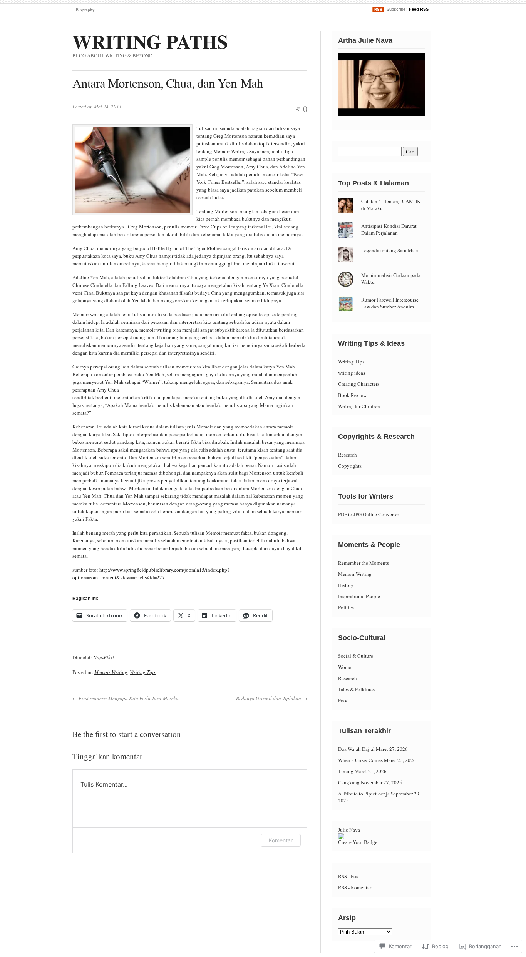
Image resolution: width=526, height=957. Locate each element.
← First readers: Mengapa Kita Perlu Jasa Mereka (125, 698)
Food (343, 700)
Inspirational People (359, 596)
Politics (346, 607)
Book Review (352, 395)
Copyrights (350, 465)
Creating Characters (358, 383)
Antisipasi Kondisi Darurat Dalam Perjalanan (389, 229)
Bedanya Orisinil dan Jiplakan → (271, 698)
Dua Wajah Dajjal (356, 748)
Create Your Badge (357, 842)
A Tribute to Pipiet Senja (364, 793)
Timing (345, 771)
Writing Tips (143, 672)
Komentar (281, 840)
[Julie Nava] (341, 837)
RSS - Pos (348, 876)
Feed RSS (419, 9)
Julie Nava (349, 830)
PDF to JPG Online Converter (368, 514)
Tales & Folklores (356, 689)
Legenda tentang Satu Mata (390, 250)
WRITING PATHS (150, 41)
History (345, 585)
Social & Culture (355, 655)
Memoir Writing (110, 672)
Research (347, 454)
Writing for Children (359, 406)
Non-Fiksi (103, 657)
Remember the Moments (363, 562)
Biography (85, 9)
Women (346, 667)
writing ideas (351, 372)
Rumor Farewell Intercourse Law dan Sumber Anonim (390, 303)
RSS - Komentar (354, 887)
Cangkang (349, 782)
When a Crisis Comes (360, 760)
